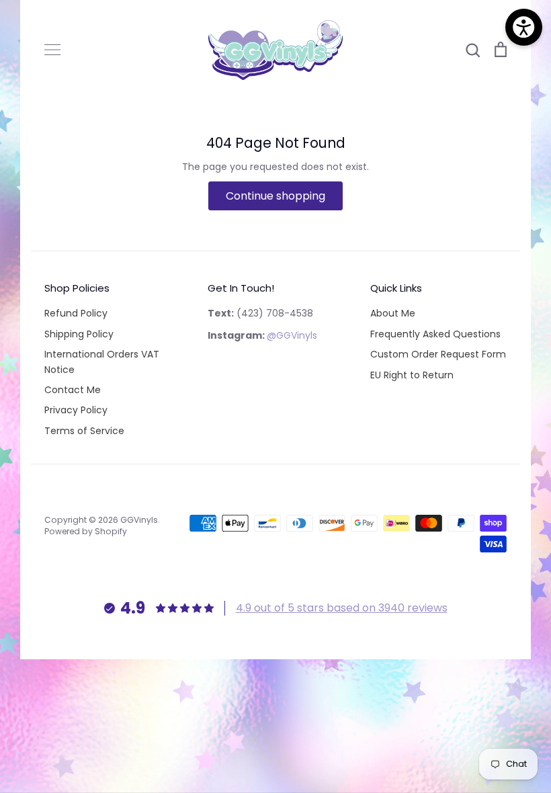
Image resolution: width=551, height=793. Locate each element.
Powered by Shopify (85, 531)
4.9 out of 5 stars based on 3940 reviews (342, 608)
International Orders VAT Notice (101, 361)
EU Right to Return (412, 375)
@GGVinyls (292, 335)
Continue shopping (275, 196)
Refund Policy (76, 313)
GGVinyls (139, 520)
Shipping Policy (79, 334)
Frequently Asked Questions (435, 334)
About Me (392, 313)
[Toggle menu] (52, 50)
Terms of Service (84, 430)
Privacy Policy (76, 410)
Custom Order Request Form (438, 354)
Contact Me (72, 389)
